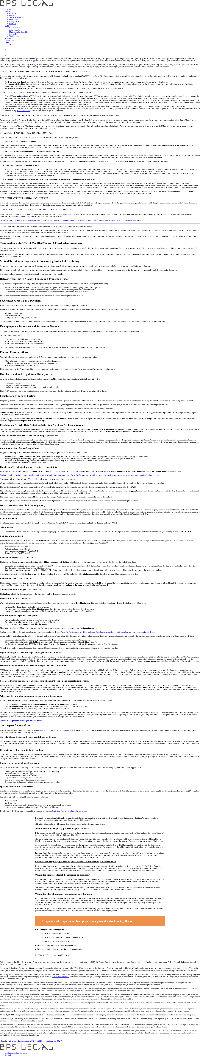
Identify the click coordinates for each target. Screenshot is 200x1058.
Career (7, 42)
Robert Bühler (14, 28)
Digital (11, 15)
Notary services (15, 22)
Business (12, 13)
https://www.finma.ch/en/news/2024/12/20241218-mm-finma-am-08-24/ (35, 1041)
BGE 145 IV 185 (23, 111)
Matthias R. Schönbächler (18, 32)
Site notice (8, 1055)
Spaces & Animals (16, 17)
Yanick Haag (14, 36)
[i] (54, 1009)
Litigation (12, 24)
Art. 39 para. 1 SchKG (60, 977)
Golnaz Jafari (14, 34)
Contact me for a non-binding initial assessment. (69, 811)
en (5, 49)
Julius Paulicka (14, 30)
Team (7, 26)
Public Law (13, 19)
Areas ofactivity (8, 10)
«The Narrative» (33, 479)
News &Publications (9, 39)
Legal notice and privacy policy (16, 1053)
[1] (34, 61)
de (5, 47)
